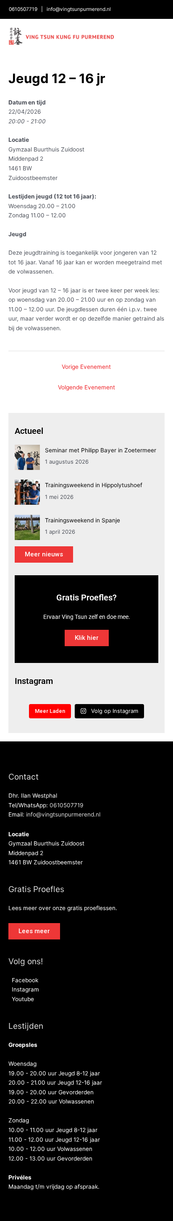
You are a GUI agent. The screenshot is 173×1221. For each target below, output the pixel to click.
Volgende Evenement (86, 387)
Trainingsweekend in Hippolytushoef (93, 485)
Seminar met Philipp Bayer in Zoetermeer (100, 450)
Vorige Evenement (86, 366)
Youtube (21, 999)
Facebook (23, 980)
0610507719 (23, 9)
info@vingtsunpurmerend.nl (79, 9)
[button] (34, 931)
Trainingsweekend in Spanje (82, 520)
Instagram (23, 989)
